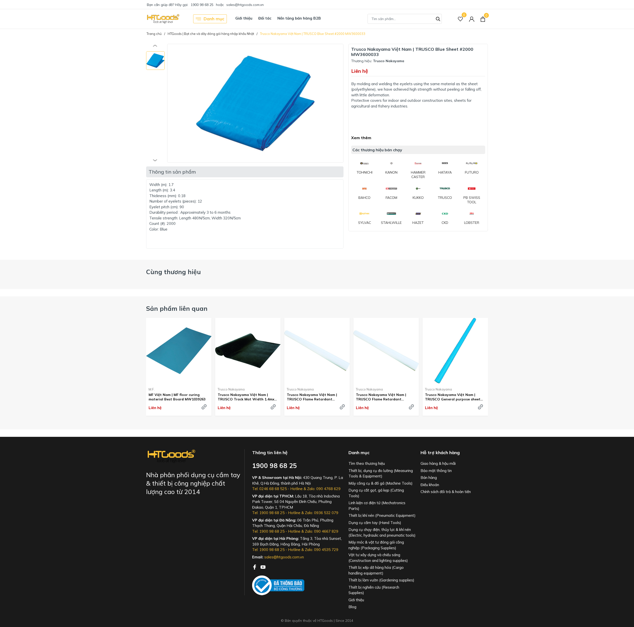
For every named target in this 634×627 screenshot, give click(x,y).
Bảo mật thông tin (436, 470)
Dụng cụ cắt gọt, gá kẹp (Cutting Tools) (376, 493)
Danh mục (214, 18)
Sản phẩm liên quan (177, 308)
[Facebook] (255, 566)
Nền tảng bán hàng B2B (299, 18)
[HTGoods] (163, 19)
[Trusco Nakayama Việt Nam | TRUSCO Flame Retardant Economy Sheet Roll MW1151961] (317, 350)
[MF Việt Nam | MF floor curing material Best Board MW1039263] (178, 350)
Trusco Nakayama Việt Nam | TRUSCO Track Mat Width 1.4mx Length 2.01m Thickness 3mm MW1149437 (246, 396)
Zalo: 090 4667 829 (321, 531)
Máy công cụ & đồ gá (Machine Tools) (380, 483)
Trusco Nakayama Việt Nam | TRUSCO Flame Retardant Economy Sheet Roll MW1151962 (384, 396)
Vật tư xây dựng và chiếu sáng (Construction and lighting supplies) (378, 557)
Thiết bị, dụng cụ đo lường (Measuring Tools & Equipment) (380, 473)
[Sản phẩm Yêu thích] (460, 19)
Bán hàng (429, 477)
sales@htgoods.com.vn (245, 4)
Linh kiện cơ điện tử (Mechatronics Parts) (376, 505)
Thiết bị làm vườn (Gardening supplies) (381, 580)
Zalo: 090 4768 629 (324, 488)
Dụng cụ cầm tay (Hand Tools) (374, 522)
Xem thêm (361, 137)
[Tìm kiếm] (438, 18)
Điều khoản (430, 484)
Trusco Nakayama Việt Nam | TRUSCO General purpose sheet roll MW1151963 (452, 396)
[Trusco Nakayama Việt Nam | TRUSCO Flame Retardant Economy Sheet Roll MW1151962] (386, 350)
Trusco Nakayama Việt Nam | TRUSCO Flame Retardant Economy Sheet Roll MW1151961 (315, 396)
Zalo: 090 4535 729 (321, 549)
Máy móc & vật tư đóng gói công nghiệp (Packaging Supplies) (376, 545)
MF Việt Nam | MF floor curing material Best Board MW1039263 (177, 396)
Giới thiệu (243, 18)
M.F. (152, 389)
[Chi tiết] (204, 407)
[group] (255, 103)
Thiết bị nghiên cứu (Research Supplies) (373, 590)
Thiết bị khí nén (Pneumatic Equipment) (382, 515)
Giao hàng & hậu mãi (438, 463)
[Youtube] (263, 566)
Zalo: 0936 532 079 (321, 512)
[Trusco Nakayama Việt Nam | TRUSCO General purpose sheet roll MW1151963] (455, 350)
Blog (352, 606)
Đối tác (264, 18)
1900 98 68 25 (202, 4)
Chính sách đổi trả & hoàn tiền (446, 491)
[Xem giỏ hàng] (482, 18)
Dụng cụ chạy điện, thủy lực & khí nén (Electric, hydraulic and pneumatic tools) (382, 532)
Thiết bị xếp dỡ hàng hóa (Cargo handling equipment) (376, 570)
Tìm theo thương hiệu (366, 463)
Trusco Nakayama (231, 389)
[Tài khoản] (471, 19)
